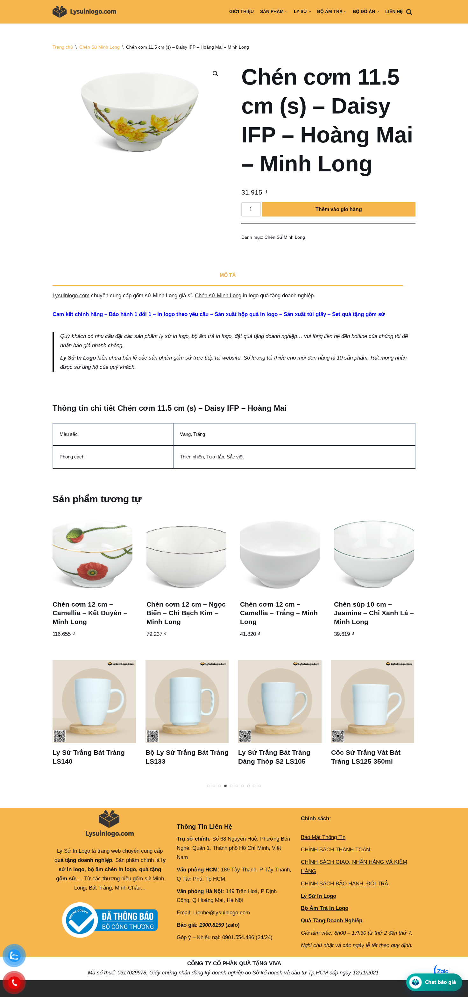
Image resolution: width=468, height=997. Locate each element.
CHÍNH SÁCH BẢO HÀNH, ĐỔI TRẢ (344, 884)
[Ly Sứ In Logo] (86, 12)
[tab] (228, 276)
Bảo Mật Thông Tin (323, 837)
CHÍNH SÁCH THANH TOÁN (335, 850)
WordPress (107, 988)
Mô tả (228, 275)
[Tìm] (409, 12)
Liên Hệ (394, 11)
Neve (59, 988)
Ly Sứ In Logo (73, 851)
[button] (215, 73)
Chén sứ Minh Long (218, 295)
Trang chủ (63, 47)
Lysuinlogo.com (71, 295)
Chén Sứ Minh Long (99, 47)
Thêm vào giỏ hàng (339, 209)
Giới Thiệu (241, 11)
